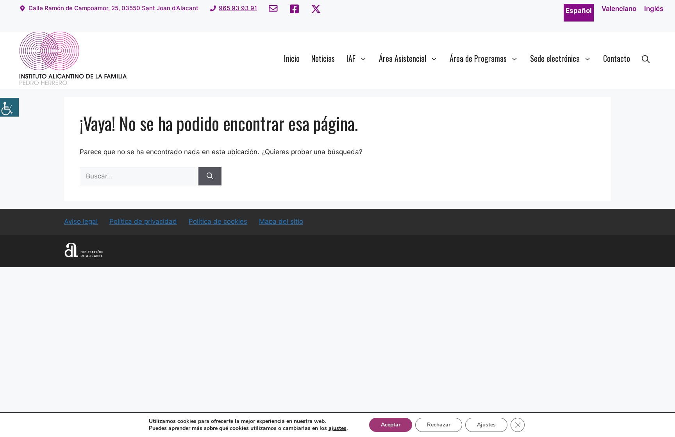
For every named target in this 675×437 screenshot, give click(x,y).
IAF (350, 58)
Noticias (323, 58)
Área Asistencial (402, 58)
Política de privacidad (143, 221)
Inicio (292, 58)
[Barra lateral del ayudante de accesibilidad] (9, 107)
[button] (645, 58)
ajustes (337, 428)
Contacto (616, 58)
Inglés (653, 9)
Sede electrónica (555, 58)
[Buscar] (209, 176)
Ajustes (486, 424)
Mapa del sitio (281, 221)
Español (579, 10)
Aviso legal (81, 221)
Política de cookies (218, 221)
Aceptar (390, 424)
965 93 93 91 (238, 8)
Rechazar (438, 424)
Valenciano (619, 9)
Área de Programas (478, 58)
